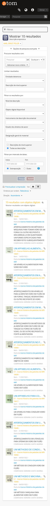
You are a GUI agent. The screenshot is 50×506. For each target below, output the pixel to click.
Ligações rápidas (32, 10)
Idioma (26, 10)
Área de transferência (19, 10)
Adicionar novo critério (16, 65)
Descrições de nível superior (20, 145)
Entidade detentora (13, 76)
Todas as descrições (17, 148)
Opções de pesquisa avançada (25, 49)
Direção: (6, 195)
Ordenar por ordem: (11, 191)
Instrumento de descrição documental (21, 118)
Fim (26, 160)
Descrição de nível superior (16, 85)
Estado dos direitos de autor (17, 127)
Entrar (42, 10)
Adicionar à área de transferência (44, 211)
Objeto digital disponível (15, 109)
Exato (28, 168)
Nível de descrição (13, 101)
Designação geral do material (17, 135)
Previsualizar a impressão (15, 187)
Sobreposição (15, 168)
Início (8, 160)
